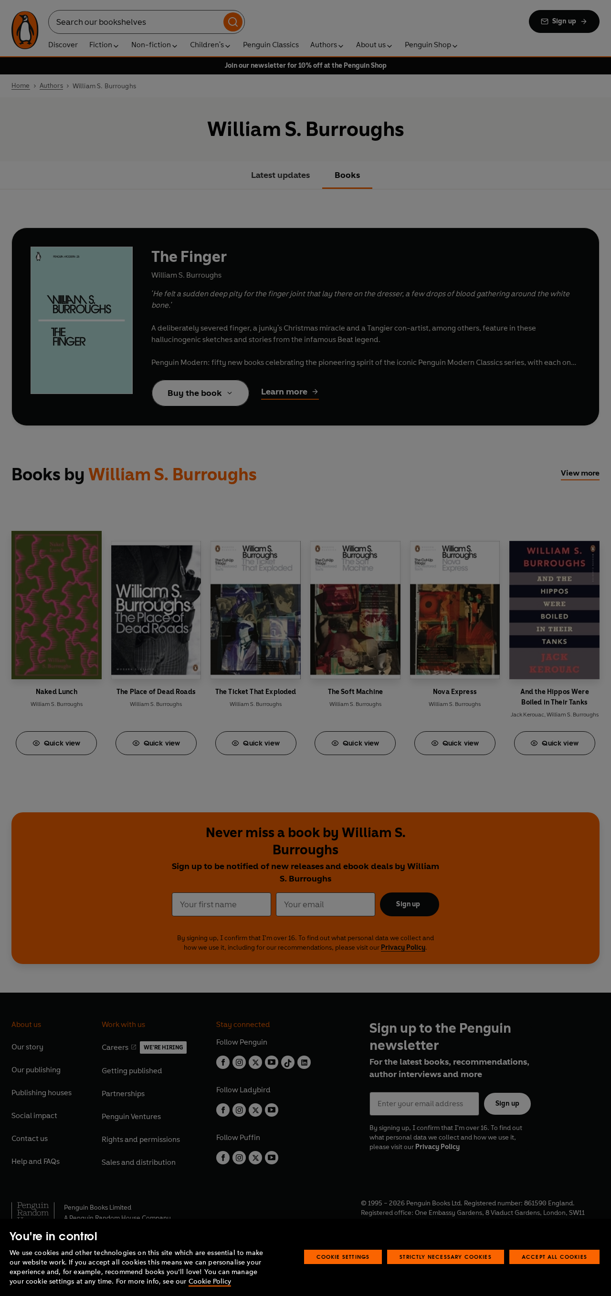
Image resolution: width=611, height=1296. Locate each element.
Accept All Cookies (554, 1256)
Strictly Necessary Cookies (446, 1256)
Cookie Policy (210, 1281)
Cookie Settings (343, 1256)
